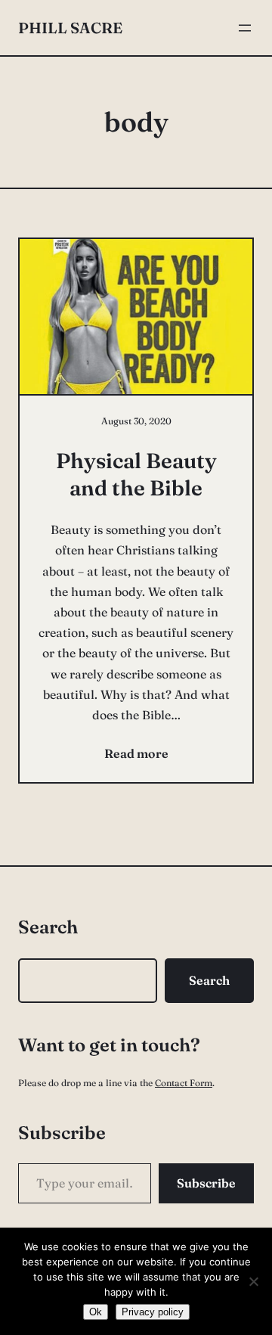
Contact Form (183, 1082)
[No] (253, 1281)
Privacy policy (153, 1312)
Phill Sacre (70, 27)
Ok (95, 1312)
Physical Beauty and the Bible (136, 474)
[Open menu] (245, 28)
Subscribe (206, 1183)
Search (209, 980)
